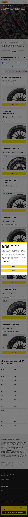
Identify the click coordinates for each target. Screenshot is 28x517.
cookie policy (7, 261)
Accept (14, 270)
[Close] (26, 244)
